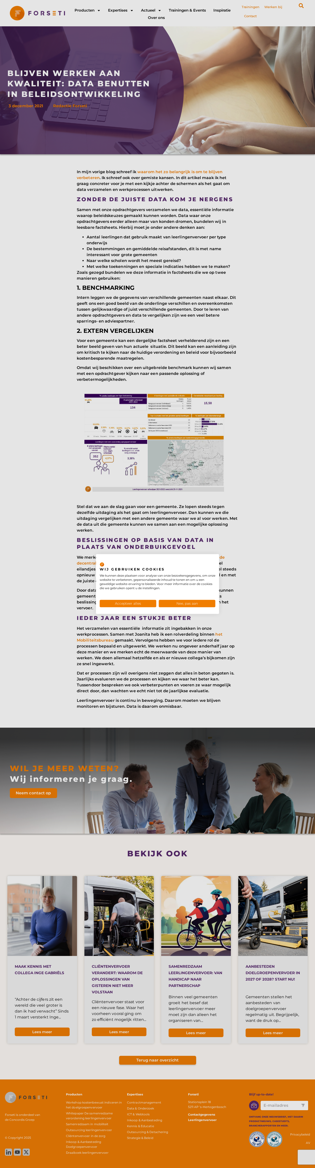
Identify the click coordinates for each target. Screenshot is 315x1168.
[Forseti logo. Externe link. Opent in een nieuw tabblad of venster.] (102, 564)
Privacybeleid (203, 560)
